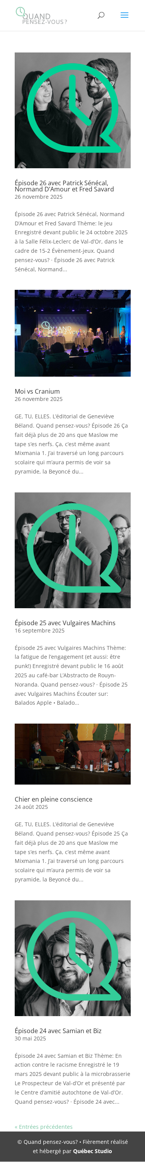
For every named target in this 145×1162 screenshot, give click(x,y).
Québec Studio (92, 1151)
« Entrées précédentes (44, 1126)
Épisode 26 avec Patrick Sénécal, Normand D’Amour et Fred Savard (64, 186)
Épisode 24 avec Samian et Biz (58, 1031)
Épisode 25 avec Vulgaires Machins (65, 623)
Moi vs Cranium (37, 391)
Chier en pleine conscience (53, 799)
